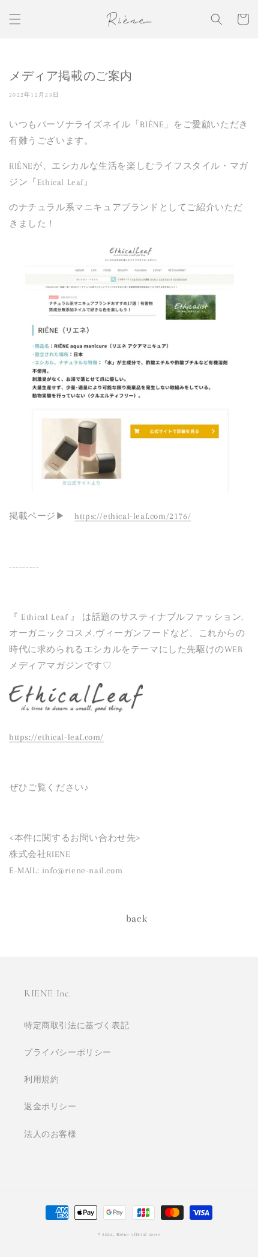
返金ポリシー (50, 1106)
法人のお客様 (50, 1134)
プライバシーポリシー (68, 1052)
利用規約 (41, 1079)
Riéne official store (138, 1234)
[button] (15, 19)
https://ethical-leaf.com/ (56, 737)
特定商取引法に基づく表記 (76, 1025)
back (136, 918)
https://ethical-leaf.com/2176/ (132, 516)
